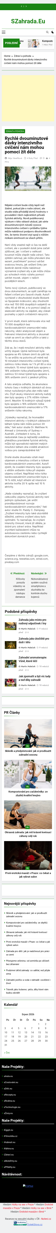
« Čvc (7, 1052)
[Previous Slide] (22, 6)
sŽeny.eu (8, 1113)
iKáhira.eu (9, 1148)
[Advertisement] (28, 98)
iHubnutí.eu (9, 1142)
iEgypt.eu (8, 1130)
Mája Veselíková (15, 158)
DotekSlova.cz (34, 1224)
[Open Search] (47, 32)
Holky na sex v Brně (41, 1208)
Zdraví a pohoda (15, 131)
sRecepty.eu (10, 1094)
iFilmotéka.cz (10, 1136)
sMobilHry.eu (10, 1161)
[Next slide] (26, 6)
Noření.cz (46, 1218)
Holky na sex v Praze (23, 1204)
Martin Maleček (28, 628)
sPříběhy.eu (9, 1167)
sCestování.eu (11, 1082)
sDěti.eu (8, 1088)
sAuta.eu (8, 1076)
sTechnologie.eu (12, 1107)
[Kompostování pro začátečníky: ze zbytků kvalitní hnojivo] (30, 45)
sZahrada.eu (28, 21)
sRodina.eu (9, 1101)
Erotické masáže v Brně (31, 1211)
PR (27, 746)
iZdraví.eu (9, 1154)
